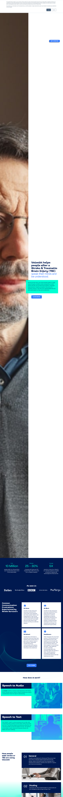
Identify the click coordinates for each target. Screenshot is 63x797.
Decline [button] (54, 9)
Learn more (36, 296)
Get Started (54, 41)
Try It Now (31, 665)
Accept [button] (48, 9)
